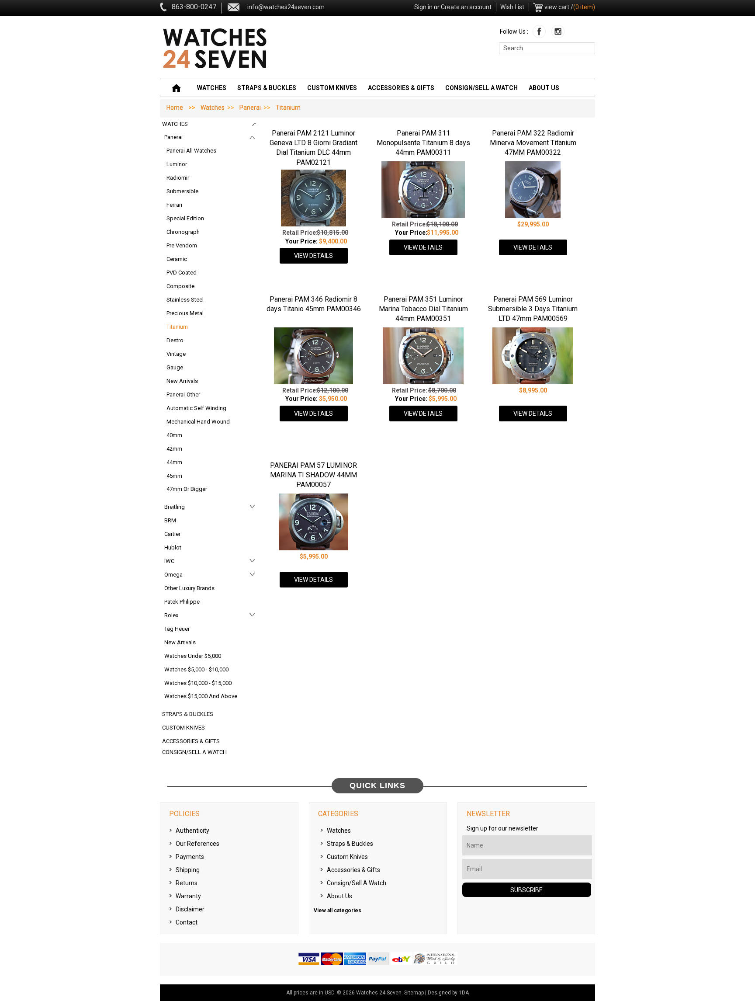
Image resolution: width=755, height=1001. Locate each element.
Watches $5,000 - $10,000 (196, 669)
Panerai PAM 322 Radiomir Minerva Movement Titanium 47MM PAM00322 (533, 143)
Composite (180, 286)
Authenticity (192, 830)
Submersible (182, 191)
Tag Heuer (177, 629)
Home (174, 107)
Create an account (466, 6)
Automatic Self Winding (196, 408)
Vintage (176, 354)
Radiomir (177, 177)
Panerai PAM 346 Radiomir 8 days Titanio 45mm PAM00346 (314, 304)
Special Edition (185, 218)
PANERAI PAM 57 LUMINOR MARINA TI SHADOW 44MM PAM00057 (313, 475)
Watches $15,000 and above (200, 696)
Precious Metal (185, 313)
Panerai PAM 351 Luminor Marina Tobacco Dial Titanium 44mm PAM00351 (423, 309)
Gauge (174, 367)
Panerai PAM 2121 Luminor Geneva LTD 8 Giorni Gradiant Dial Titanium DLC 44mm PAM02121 (313, 148)
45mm (174, 476)
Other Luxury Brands (189, 588)
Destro (175, 340)
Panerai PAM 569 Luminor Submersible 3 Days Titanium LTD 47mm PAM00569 (533, 309)
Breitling (174, 507)
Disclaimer (190, 909)
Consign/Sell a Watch (481, 87)
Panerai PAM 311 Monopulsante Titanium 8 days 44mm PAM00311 (423, 143)
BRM (170, 520)
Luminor (176, 164)
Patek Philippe (182, 601)
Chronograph (183, 232)
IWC (169, 561)
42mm (174, 448)
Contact (186, 922)
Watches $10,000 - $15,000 (198, 683)
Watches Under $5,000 (192, 656)
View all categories (337, 910)
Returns (186, 882)
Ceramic (176, 259)
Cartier (172, 534)
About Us (544, 87)
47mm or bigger (186, 489)
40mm (174, 435)
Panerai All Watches (191, 150)
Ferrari (174, 205)
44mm (174, 462)
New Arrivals (182, 381)
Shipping (188, 869)
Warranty (188, 896)
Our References (197, 843)
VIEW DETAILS (313, 255)
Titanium (177, 326)
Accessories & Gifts (401, 87)
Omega (173, 574)
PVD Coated (181, 272)
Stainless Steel (185, 299)
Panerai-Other (183, 394)
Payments (190, 856)
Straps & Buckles (266, 87)
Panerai (250, 107)
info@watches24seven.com (286, 6)
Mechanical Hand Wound (198, 421)
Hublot (172, 547)
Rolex (171, 615)
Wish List (512, 6)
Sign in (423, 6)
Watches (211, 87)
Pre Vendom (181, 245)
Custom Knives (332, 87)
